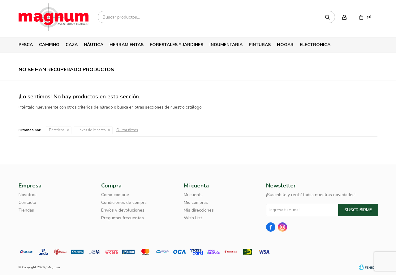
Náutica (93, 45)
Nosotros (28, 195)
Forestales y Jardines (176, 45)
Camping (49, 45)
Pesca (26, 45)
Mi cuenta (193, 195)
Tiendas (26, 210)
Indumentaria (226, 45)
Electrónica (315, 45)
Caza (72, 45)
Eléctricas (56, 130)
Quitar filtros (127, 129)
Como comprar (115, 195)
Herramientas (127, 45)
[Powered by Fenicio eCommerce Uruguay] (368, 267)
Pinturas (260, 45)
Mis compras (196, 202)
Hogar (285, 45)
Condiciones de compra (124, 202)
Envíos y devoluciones (122, 210)
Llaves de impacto (91, 130)
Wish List (193, 218)
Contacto (27, 202)
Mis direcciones (199, 210)
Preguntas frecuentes (122, 218)
